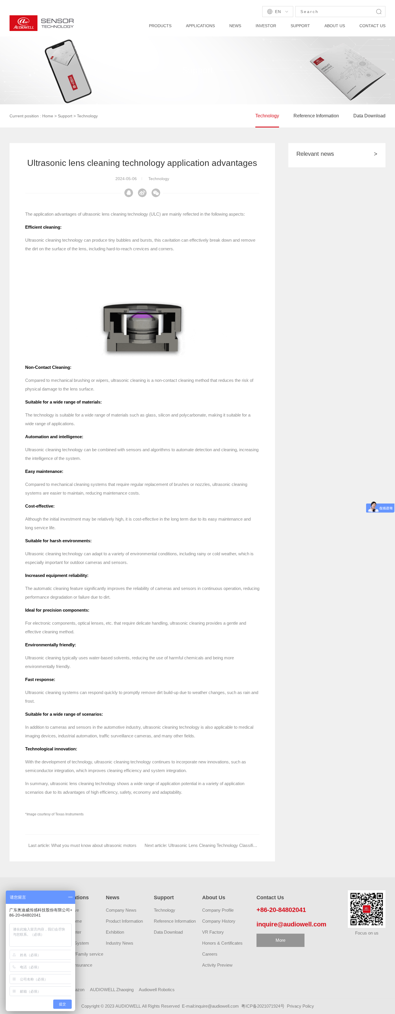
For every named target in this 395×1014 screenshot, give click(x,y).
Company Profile (218, 910)
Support (65, 116)
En (278, 11)
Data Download (369, 115)
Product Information (124, 921)
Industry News (119, 943)
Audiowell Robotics (157, 989)
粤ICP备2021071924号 (263, 1006)
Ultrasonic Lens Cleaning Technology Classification (216, 845)
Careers (209, 954)
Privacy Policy (300, 1006)
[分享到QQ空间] (156, 192)
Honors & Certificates (222, 943)
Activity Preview (217, 965)
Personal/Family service (80, 954)
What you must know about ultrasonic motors (93, 845)
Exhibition (115, 932)
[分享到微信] (142, 192)
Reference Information (316, 115)
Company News (121, 910)
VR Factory (213, 932)
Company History (218, 921)
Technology (87, 116)
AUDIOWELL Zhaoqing (112, 989)
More (280, 940)
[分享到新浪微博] (128, 192)
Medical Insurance (75, 965)
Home (47, 116)
